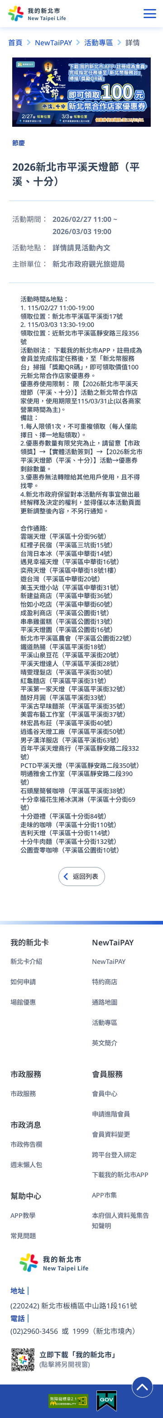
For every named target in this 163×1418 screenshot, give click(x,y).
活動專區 (104, 1022)
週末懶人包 (26, 1164)
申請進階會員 (111, 1114)
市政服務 (23, 1093)
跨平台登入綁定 (114, 1154)
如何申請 (23, 981)
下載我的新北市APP (120, 1174)
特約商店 (104, 981)
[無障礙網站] (67, 1401)
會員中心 (104, 1093)
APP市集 (104, 1195)
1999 (80, 1331)
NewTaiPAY (108, 961)
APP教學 (22, 1215)
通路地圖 (104, 1002)
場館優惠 (23, 1002)
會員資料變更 (111, 1134)
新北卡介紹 (26, 961)
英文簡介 (104, 1043)
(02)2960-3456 (34, 1331)
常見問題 (23, 1235)
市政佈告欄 (26, 1144)
